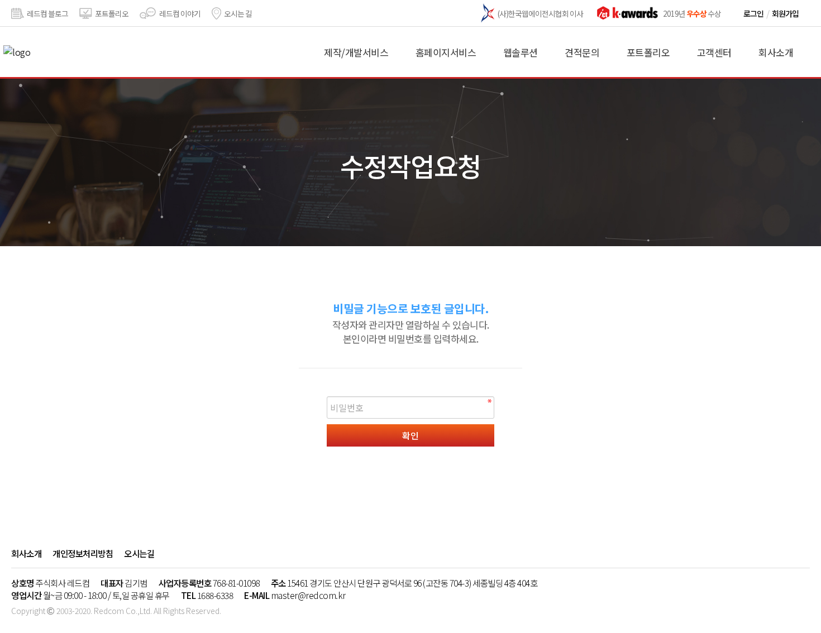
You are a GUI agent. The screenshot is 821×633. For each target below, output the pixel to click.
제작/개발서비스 (356, 52)
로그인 (753, 13)
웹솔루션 (520, 52)
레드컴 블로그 (47, 13)
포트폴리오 (111, 13)
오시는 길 (238, 13)
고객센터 (714, 52)
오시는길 (139, 553)
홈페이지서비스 (446, 52)
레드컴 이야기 (180, 13)
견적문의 (582, 52)
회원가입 (785, 13)
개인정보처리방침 (82, 553)
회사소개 (775, 52)
